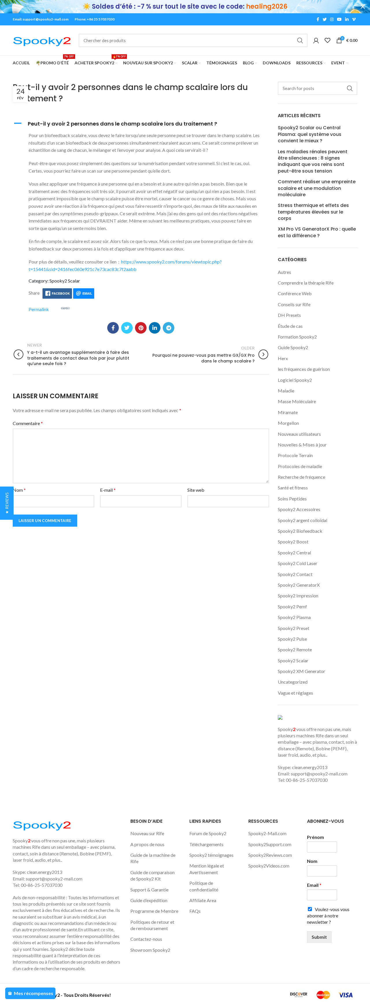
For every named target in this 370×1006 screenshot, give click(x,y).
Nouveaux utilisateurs (299, 434)
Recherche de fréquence (301, 477)
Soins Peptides (292, 498)
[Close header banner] (363, 6)
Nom (19, 490)
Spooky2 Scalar (293, 660)
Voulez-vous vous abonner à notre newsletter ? (328, 915)
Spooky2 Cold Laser (297, 563)
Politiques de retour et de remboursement (152, 925)
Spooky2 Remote (295, 649)
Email (314, 885)
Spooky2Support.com (269, 844)
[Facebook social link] (318, 19)
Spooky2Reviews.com (270, 855)
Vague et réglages (295, 692)
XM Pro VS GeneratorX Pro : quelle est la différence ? (317, 232)
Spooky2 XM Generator (301, 671)
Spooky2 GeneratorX (299, 585)
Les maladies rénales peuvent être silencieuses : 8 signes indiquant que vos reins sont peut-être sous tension (312, 161)
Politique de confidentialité (203, 886)
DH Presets (289, 315)
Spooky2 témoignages (211, 855)
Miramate (288, 412)
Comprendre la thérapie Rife (306, 282)
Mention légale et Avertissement (206, 869)
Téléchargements (206, 844)
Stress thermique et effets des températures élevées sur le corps (313, 212)
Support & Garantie (149, 889)
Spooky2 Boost (293, 541)
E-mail (108, 490)
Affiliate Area (202, 900)
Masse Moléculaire (297, 401)
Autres (284, 272)
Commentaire (28, 423)
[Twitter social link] (324, 19)
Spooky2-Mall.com (267, 833)
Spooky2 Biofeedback (300, 531)
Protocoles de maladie (300, 466)
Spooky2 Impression (298, 595)
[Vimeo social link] (353, 19)
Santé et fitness (293, 487)
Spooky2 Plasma (294, 617)
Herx (283, 358)
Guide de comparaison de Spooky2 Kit (152, 875)
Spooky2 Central (294, 552)
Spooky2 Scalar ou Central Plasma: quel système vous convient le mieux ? (309, 134)
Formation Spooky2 (297, 336)
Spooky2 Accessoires (299, 509)
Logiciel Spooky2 (295, 380)
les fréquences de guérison (304, 369)
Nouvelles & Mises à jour (302, 444)
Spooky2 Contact (295, 574)
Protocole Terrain (295, 455)
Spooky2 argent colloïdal (302, 520)
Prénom (315, 837)
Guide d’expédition (148, 900)
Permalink (39, 309)
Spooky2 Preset (293, 628)
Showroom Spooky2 (150, 950)
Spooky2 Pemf (292, 606)
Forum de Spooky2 (207, 833)
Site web (195, 490)
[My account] (316, 40)
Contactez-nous (146, 939)
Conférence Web (295, 293)
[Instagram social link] (331, 19)
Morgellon (288, 423)
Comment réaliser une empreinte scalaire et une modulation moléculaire (317, 188)
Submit (319, 937)
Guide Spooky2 (293, 347)
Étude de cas (290, 326)
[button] (141, 124)
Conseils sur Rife (294, 304)
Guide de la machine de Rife (152, 858)
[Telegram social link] (168, 328)
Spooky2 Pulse (292, 639)
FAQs (195, 911)
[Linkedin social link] (346, 19)
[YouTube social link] (339, 19)
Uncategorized (293, 682)
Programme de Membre (154, 911)
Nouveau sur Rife (147, 833)
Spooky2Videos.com (268, 865)
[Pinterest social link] (141, 328)
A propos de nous (147, 844)
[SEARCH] (300, 40)
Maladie (286, 390)
